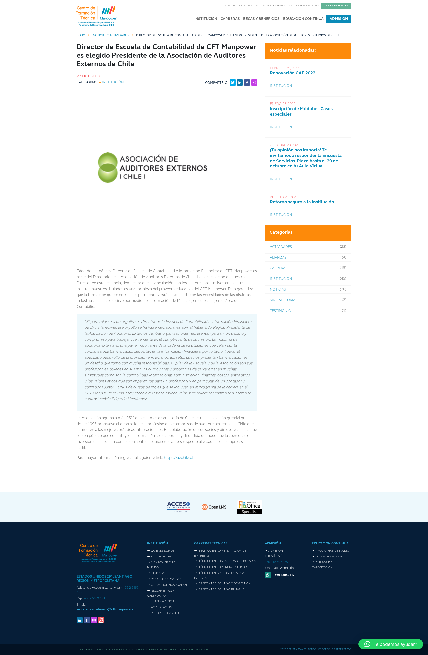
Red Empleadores (307, 5)
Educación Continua (303, 19)
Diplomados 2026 (329, 556)
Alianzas (278, 258)
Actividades (281, 247)
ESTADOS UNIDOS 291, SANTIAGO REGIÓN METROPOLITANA (104, 579)
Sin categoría (282, 300)
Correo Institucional (193, 649)
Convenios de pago (145, 649)
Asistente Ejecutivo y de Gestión (224, 583)
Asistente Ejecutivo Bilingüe (221, 589)
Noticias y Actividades (111, 35)
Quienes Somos (163, 550)
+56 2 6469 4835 (276, 562)
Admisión (339, 19)
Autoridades (161, 556)
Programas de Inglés (332, 550)
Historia (157, 573)
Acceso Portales (336, 5)
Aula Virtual (226, 5)
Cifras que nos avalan (169, 585)
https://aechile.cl (178, 458)
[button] (390, 644)
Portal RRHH (168, 649)
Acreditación (161, 607)
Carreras (230, 19)
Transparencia (163, 601)
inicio (81, 35)
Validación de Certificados (274, 5)
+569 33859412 (283, 575)
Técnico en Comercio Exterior (222, 567)
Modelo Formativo (166, 579)
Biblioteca (246, 5)
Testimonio (280, 311)
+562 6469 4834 (95, 598)
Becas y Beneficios (261, 19)
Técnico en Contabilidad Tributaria (227, 561)
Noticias (278, 290)
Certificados (121, 649)
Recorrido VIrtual (166, 613)
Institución (205, 19)
